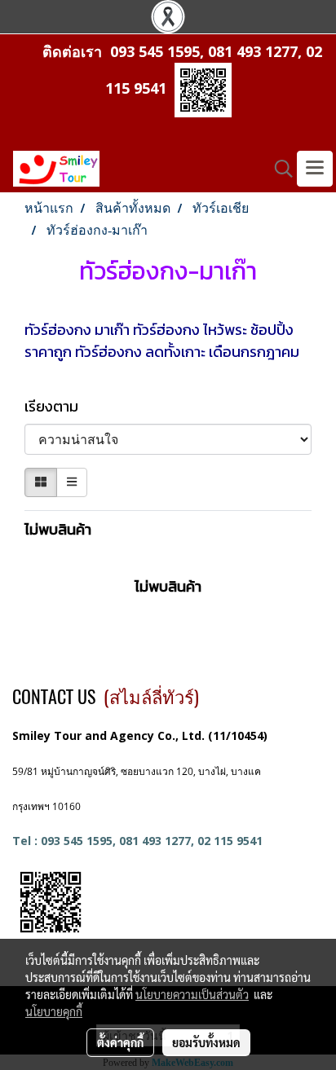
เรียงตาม (56, 406)
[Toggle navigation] (315, 169)
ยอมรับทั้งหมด (206, 1042)
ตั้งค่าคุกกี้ (120, 1042)
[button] (278, 169)
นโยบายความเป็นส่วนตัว (192, 994)
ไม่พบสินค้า (57, 529)
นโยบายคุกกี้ (53, 1011)
